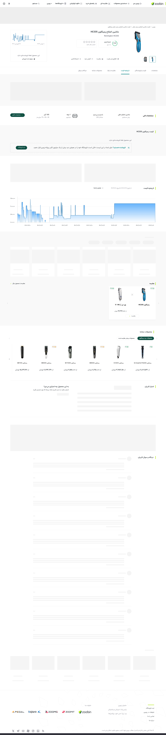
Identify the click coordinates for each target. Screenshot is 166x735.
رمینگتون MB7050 (22, 363)
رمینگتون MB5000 (94, 363)
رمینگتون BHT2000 (70, 363)
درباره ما (151, 720)
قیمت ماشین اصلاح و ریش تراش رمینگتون (119, 27)
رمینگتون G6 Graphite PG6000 (142, 363)
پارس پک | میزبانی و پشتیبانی (117, 710)
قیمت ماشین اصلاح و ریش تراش (141, 27)
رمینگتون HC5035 (119, 363)
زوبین (153, 27)
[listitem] (132, 303)
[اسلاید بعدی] (9, 359)
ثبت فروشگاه (150, 708)
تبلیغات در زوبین (149, 712)
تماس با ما (150, 716)
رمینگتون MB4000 (46, 363)
